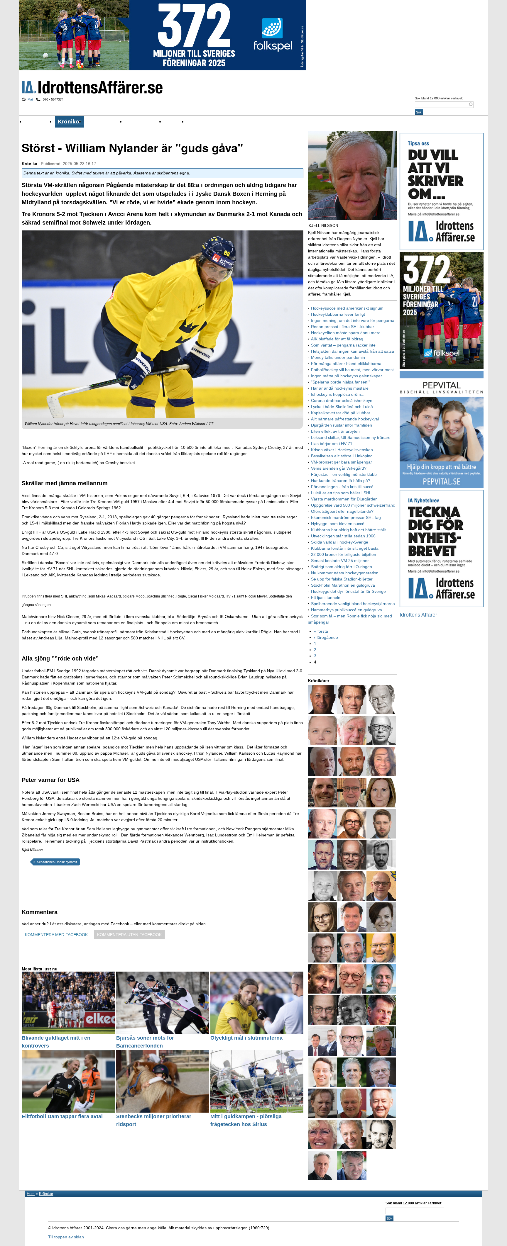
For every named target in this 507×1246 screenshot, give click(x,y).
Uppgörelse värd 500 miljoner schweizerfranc (353, 505)
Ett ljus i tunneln (325, 597)
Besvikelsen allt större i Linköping (342, 456)
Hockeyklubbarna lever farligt (338, 314)
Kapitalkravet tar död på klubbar (340, 412)
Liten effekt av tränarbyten (335, 431)
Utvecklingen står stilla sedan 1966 (343, 536)
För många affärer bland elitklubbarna (346, 363)
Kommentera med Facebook (56, 934)
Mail (30, 99)
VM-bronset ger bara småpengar (341, 462)
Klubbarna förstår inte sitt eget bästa (344, 548)
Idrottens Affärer (92, 87)
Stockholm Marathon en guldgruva (343, 585)
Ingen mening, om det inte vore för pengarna (352, 320)
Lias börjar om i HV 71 (331, 443)
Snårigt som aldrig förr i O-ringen (341, 566)
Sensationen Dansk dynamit (57, 862)
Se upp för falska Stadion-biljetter (342, 579)
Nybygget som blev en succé (337, 523)
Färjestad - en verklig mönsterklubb (344, 474)
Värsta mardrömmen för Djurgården (344, 499)
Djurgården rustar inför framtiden (341, 425)
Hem (31, 1193)
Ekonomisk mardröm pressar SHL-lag (346, 517)
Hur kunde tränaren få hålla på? (340, 480)
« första (321, 631)
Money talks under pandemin (338, 357)
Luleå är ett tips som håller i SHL (341, 492)
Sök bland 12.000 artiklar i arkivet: (439, 98)
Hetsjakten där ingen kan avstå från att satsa (352, 351)
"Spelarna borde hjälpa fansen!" (340, 382)
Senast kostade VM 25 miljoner (340, 560)
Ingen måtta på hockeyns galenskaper (346, 376)
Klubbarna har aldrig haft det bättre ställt (348, 529)
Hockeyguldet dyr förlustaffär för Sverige (348, 591)
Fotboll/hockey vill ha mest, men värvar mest (352, 369)
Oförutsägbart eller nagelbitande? (342, 511)
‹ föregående (326, 637)
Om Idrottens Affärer (217, 121)
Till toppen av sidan (66, 1237)
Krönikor (69, 121)
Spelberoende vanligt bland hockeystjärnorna (353, 603)
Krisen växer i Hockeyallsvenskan (342, 449)
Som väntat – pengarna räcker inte (343, 345)
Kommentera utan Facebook (129, 934)
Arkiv (175, 121)
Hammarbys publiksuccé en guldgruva (346, 609)
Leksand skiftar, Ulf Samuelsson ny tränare (351, 437)
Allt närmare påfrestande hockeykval (345, 419)
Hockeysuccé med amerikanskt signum (347, 308)
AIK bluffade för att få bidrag (337, 339)
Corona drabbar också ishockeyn (341, 400)
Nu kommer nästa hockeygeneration (344, 573)
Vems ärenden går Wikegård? (338, 468)
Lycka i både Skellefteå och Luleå (342, 406)
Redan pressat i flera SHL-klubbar (342, 326)
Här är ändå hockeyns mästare (340, 388)
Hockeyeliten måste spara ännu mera (346, 332)
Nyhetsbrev (144, 121)
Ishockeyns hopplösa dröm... (337, 394)
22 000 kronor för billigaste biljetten (343, 554)
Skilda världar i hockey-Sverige (339, 542)
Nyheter (40, 121)
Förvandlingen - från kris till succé (342, 486)
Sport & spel (104, 121)
